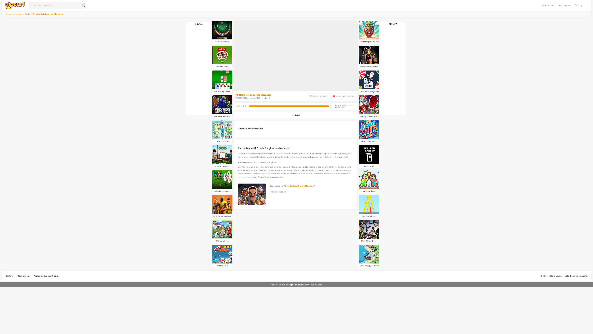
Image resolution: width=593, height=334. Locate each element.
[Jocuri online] (15, 5)
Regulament (23, 276)
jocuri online (298, 284)
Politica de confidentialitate (46, 276)
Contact (9, 276)
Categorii (565, 5)
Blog (580, 5)
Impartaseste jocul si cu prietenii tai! (345, 106)
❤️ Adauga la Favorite (343, 96)
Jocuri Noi (549, 5)
